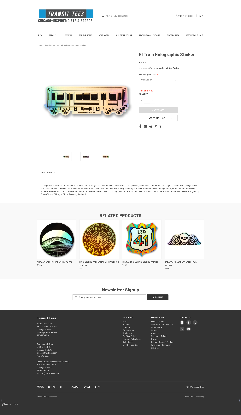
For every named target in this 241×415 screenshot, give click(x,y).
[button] (171, 68)
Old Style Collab (124, 35)
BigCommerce (51, 397)
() (202, 16)
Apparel (52, 35)
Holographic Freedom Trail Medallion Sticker (99, 264)
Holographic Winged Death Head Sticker (181, 264)
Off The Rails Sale (194, 35)
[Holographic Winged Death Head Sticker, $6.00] (184, 239)
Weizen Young (198, 397)
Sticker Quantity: (147, 75)
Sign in (181, 16)
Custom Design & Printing (162, 342)
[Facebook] (140, 126)
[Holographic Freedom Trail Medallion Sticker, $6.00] (99, 239)
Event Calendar (158, 321)
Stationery (104, 35)
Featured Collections (149, 35)
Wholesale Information (161, 345)
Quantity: (143, 94)
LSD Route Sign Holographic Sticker (140, 262)
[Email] (145, 126)
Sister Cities (173, 35)
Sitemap (155, 348)
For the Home (85, 35)
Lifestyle (67, 35)
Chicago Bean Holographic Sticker (54, 262)
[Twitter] (155, 126)
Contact (154, 330)
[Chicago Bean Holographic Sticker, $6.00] (56, 239)
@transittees (10, 404)
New (40, 35)
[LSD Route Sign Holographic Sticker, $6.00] (142, 239)
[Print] (150, 126)
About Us (155, 333)
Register (190, 16)
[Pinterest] (161, 126)
